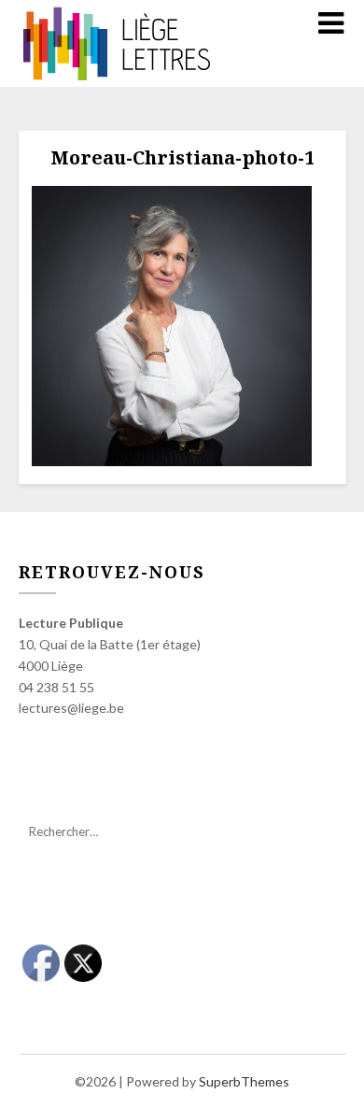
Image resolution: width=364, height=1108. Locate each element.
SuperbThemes (244, 1081)
